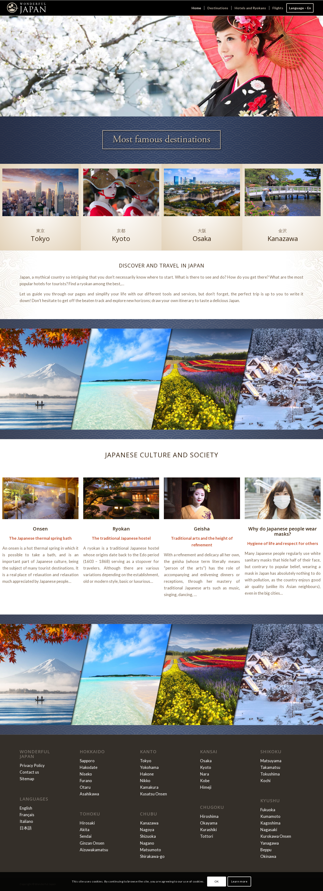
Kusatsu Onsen (153, 793)
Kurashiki (208, 829)
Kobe (205, 780)
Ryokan (121, 529)
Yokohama (149, 767)
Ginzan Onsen (92, 843)
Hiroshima (209, 816)
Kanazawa (149, 822)
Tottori (206, 836)
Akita (84, 829)
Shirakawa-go (152, 856)
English (26, 808)
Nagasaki (268, 829)
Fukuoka (267, 809)
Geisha (202, 529)
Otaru (85, 787)
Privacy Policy (32, 765)
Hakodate (88, 767)
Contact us (29, 772)
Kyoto (205, 767)
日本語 (26, 827)
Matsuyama (270, 760)
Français (27, 814)
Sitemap (27, 778)
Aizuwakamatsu (94, 849)
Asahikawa (89, 793)
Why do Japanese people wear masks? (282, 531)
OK (216, 881)
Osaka (206, 760)
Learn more (239, 881)
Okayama (208, 822)
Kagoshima (270, 822)
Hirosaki (87, 822)
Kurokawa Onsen (275, 836)
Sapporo (87, 760)
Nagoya (147, 829)
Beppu (265, 849)
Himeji (205, 787)
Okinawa (268, 856)
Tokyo (145, 760)
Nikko (145, 780)
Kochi (265, 780)
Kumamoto (270, 816)
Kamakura (149, 787)
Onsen (40, 529)
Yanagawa (269, 843)
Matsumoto (150, 849)
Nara (204, 773)
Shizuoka (148, 836)
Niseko (86, 773)
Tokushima (270, 773)
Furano (86, 780)
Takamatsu (270, 767)
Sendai (86, 836)
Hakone (147, 773)
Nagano (147, 843)
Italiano (26, 821)
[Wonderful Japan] (26, 8)
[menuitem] (196, 8)
